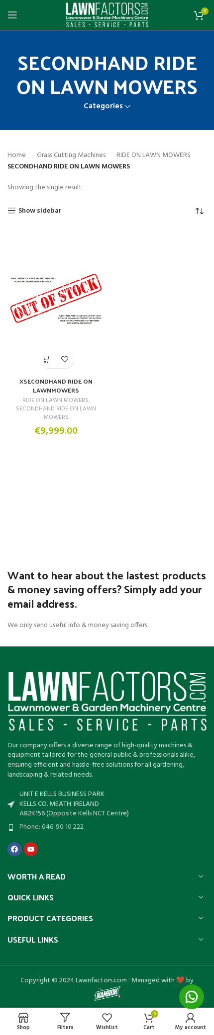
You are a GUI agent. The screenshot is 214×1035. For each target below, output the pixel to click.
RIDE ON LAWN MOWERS (153, 155)
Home (16, 155)
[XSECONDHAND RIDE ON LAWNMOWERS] (56, 298)
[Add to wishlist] (65, 359)
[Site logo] (107, 15)
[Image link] (107, 701)
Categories (103, 106)
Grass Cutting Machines (71, 155)
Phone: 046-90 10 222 (51, 827)
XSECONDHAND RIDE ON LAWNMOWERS (56, 385)
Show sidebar (40, 211)
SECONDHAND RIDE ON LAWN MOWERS (56, 413)
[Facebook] (14, 849)
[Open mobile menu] (12, 15)
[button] (47, 359)
